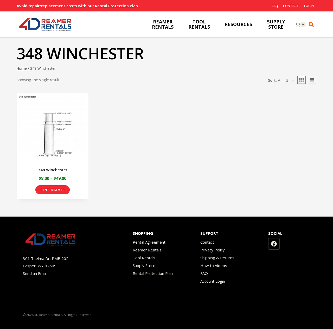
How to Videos (213, 265)
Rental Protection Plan (116, 5)
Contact (291, 5)
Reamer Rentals (147, 249)
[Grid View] (301, 80)
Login (309, 5)
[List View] (312, 80)
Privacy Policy (212, 249)
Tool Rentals (144, 257)
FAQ (275, 5)
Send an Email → (37, 273)
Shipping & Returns (217, 257)
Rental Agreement (149, 242)
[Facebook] (274, 244)
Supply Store (144, 265)
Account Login (212, 281)
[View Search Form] (312, 24)
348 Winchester (52, 169)
